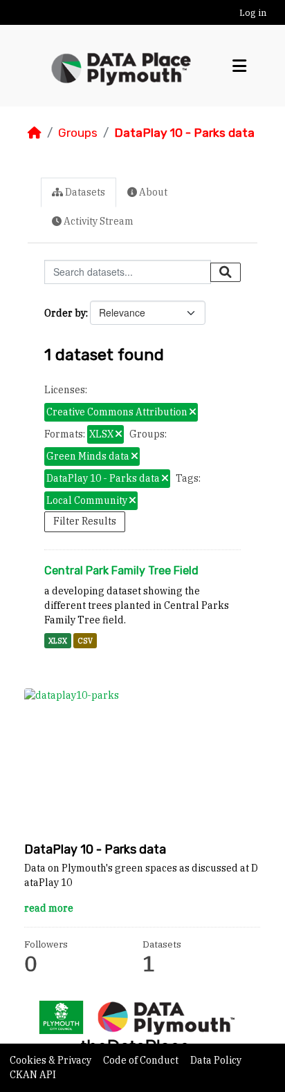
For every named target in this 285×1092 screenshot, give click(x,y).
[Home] (35, 133)
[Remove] (193, 412)
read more (48, 908)
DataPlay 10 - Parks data (184, 133)
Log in (252, 13)
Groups (78, 133)
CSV (85, 641)
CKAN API (33, 1075)
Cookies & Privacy (51, 1060)
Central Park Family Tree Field (121, 570)
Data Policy (215, 1060)
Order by (65, 313)
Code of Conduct (142, 1060)
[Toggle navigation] (239, 66)
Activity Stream (98, 221)
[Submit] (225, 272)
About (152, 192)
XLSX (57, 641)
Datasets (84, 192)
